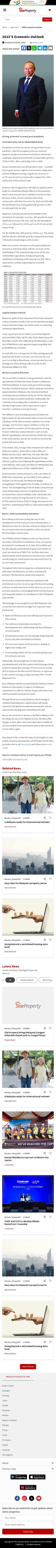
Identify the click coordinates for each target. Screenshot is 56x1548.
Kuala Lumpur (8, 1385)
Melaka (5, 1415)
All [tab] (10, 980)
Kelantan (6, 1410)
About (5, 1462)
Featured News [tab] (27, 980)
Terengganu (7, 1454)
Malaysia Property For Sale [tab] (18, 1376)
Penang (5, 1395)
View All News (28, 1366)
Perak (4, 1430)
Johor (4, 1400)
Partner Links (9, 1468)
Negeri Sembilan (9, 1420)
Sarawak (6, 1449)
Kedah (5, 1405)
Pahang (5, 1425)
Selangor (6, 1390)
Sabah (5, 1445)
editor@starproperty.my (14, 759)
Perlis (4, 1435)
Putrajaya (6, 1440)
